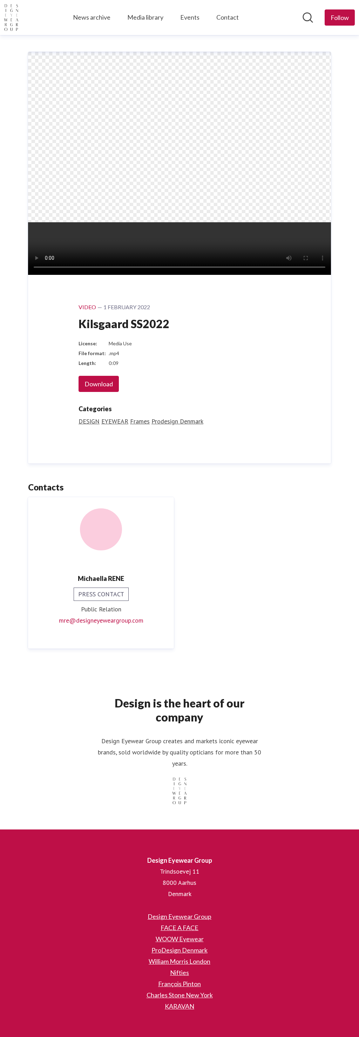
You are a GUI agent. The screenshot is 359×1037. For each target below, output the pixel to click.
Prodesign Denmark (177, 421)
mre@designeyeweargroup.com (101, 620)
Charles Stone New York (180, 995)
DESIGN (89, 421)
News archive (91, 17)
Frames (140, 421)
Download (98, 384)
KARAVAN (179, 1006)
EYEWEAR (114, 421)
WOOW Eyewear (180, 939)
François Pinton (179, 984)
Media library (145, 17)
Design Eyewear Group (179, 916)
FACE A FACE (179, 927)
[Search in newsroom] (307, 17)
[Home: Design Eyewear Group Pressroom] (11, 17)
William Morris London (179, 961)
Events (189, 17)
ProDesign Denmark (179, 950)
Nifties (179, 972)
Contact (227, 17)
